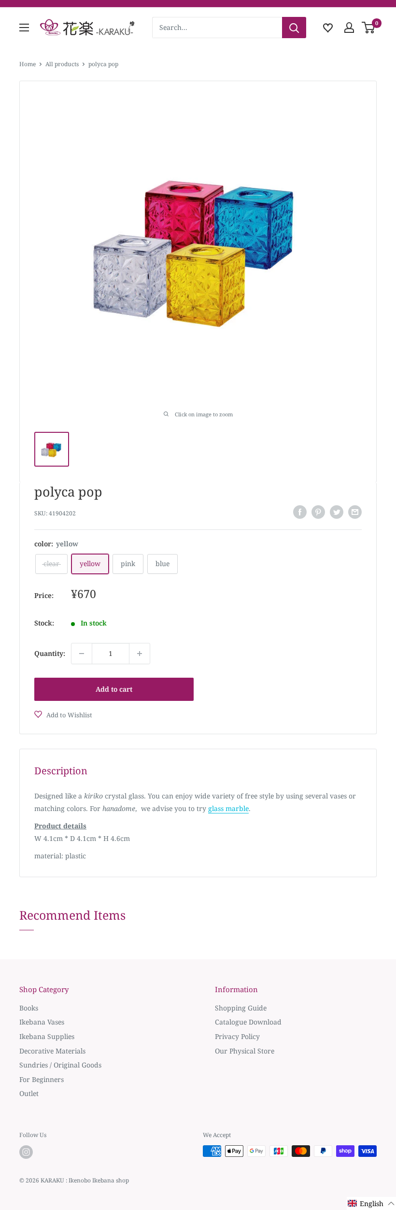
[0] (369, 27)
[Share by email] (355, 512)
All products (62, 64)
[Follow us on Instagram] (26, 1152)
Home (27, 64)
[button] (371, 1203)
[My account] (349, 27)
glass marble (228, 808)
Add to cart (114, 689)
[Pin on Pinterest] (318, 512)
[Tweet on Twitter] (336, 512)
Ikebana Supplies (46, 1036)
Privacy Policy (237, 1036)
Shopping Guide (241, 1007)
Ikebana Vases (41, 1021)
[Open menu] (24, 27)
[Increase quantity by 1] (139, 653)
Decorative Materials (52, 1050)
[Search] (294, 27)
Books (28, 1007)
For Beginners (41, 1079)
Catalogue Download (248, 1021)
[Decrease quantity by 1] (81, 653)
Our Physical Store (244, 1050)
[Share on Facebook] (300, 512)
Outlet (29, 1093)
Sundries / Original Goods (60, 1064)
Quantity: (49, 653)
